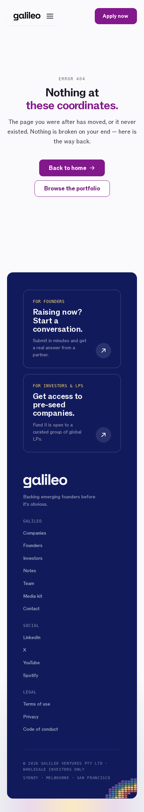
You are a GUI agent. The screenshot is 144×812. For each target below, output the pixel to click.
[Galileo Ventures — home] (27, 16)
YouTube (31, 663)
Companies (34, 533)
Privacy (31, 717)
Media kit (32, 596)
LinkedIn (32, 637)
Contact (31, 609)
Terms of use (36, 704)
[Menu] (50, 16)
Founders (33, 545)
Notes (29, 571)
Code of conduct (40, 729)
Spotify (30, 675)
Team (28, 583)
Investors (33, 558)
